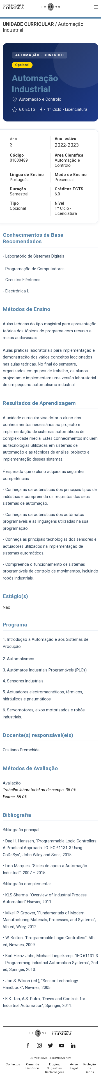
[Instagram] (39, 1045)
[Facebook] (28, 1045)
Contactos (13, 1064)
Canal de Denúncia (33, 1066)
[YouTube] (61, 1045)
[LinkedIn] (73, 1045)
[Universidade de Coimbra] (13, 6)
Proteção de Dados (89, 1068)
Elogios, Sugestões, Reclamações (54, 1068)
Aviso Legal (74, 1066)
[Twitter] (50, 1045)
